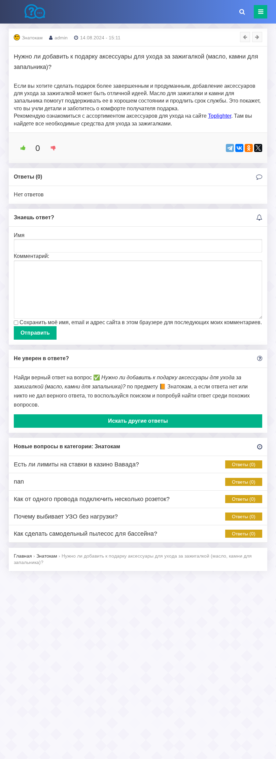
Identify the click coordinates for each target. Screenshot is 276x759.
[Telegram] (230, 148)
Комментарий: (31, 256)
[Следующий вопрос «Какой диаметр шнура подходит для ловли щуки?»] (257, 37)
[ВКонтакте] (239, 148)
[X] (258, 148)
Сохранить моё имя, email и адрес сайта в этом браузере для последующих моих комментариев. (141, 322)
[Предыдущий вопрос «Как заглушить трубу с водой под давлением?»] (245, 37)
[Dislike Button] (51, 148)
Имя (19, 235)
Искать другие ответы (138, 421)
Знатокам (32, 37)
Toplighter (219, 116)
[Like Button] (20, 148)
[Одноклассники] (249, 148)
